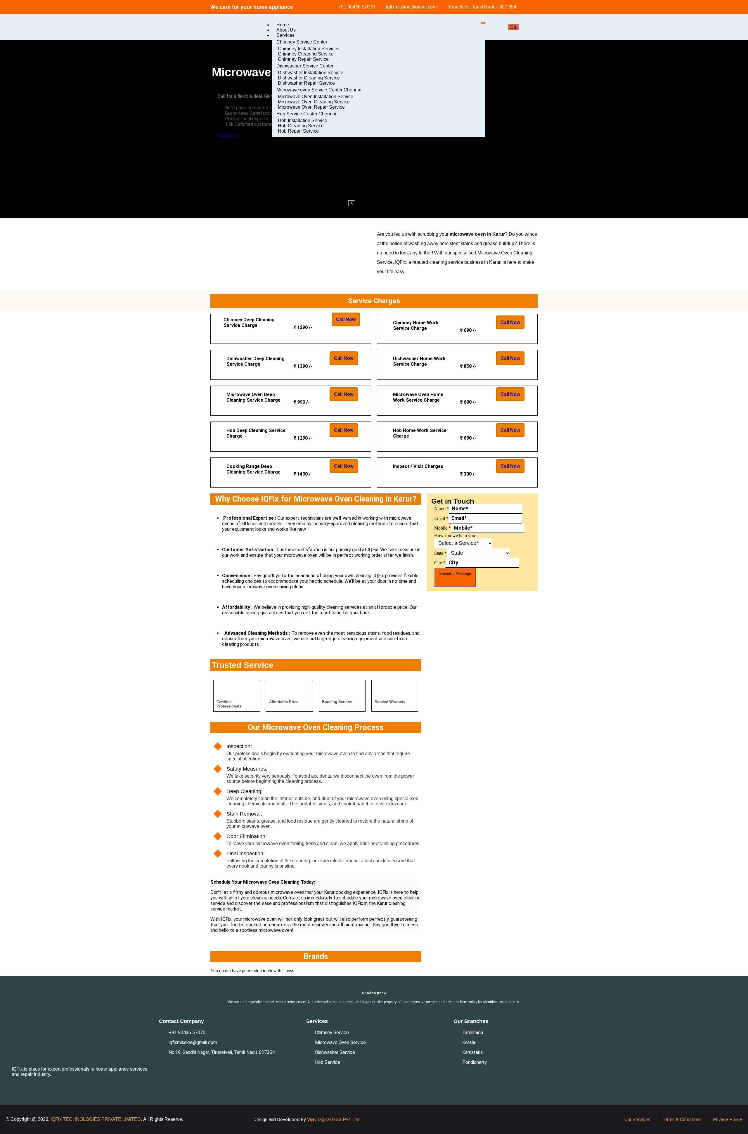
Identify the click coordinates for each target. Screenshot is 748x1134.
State (440, 553)
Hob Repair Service (298, 131)
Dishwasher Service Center (304, 65)
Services (285, 35)
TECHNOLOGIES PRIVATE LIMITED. (102, 1119)
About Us (286, 29)
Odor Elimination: (246, 836)
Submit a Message (455, 573)
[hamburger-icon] (483, 23)
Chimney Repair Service (303, 59)
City (440, 562)
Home (282, 24)
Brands (283, 149)
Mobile (442, 528)
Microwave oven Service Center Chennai (318, 89)
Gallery (283, 144)
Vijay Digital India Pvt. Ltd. (334, 1119)
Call (514, 27)
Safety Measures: (246, 769)
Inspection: (239, 746)
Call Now (346, 319)
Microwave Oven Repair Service (311, 107)
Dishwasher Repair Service (306, 83)
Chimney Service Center (301, 41)
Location (285, 139)
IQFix (57, 1119)
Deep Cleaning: (244, 791)
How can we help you (454, 535)
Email (441, 518)
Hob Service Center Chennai (306, 113)
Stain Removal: (244, 814)
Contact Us (287, 154)
